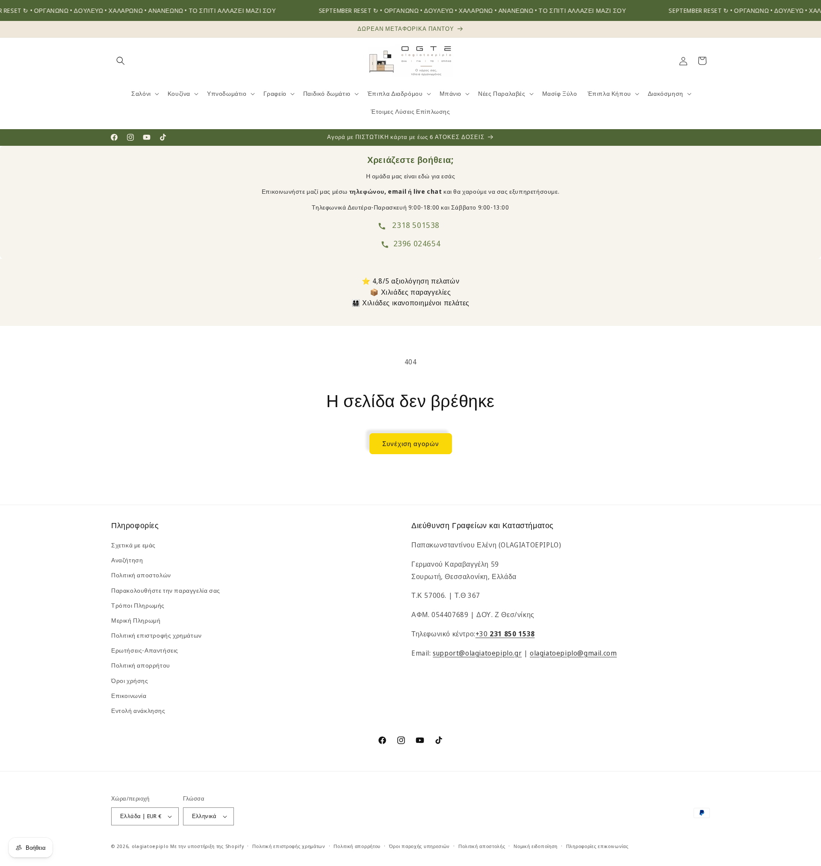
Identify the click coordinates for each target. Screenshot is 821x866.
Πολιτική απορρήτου (140, 665)
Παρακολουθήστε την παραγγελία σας (165, 590)
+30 (505, 633)
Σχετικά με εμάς (133, 545)
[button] (120, 60)
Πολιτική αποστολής (481, 846)
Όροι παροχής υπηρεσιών (419, 846)
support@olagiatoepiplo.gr (477, 653)
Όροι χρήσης (129, 681)
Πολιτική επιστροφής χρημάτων (156, 635)
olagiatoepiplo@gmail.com (573, 653)
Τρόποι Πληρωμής (138, 605)
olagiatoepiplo (150, 846)
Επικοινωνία (129, 696)
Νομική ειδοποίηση (536, 846)
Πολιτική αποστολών (141, 575)
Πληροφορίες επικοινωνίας (597, 846)
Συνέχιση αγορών (410, 443)
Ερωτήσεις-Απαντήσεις (144, 650)
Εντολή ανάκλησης (138, 710)
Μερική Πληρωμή (135, 620)
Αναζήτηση (127, 560)
